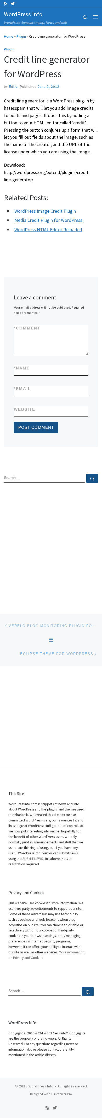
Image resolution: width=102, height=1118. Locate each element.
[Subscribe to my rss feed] (5, 4)
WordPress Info (41, 1086)
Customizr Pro (61, 1094)
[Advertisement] (51, 544)
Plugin (21, 36)
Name (22, 368)
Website (24, 409)
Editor (14, 87)
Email (22, 388)
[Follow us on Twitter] (13, 4)
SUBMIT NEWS (32, 858)
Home (8, 36)
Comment (27, 328)
